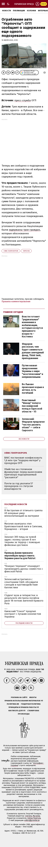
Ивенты (32, 697)
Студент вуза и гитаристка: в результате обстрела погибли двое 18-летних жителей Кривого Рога (23, 599)
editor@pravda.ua (31, 820)
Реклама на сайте (19, 697)
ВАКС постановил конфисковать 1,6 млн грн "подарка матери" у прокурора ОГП (23, 460)
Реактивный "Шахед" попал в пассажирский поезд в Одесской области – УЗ (32, 406)
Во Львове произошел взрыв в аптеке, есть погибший (33, 388)
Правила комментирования (16, 301)
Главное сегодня (13, 312)
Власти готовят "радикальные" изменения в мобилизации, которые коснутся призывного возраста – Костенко (32, 326)
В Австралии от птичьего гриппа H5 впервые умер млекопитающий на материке (23, 513)
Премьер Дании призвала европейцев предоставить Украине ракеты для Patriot (19, 555)
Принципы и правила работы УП (24, 707)
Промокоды (23, 714)
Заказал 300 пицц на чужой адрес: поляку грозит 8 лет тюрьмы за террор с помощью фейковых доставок (22, 541)
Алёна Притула (34, 818)
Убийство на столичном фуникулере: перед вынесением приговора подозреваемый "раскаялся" (23, 473)
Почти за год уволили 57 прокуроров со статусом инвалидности (18, 486)
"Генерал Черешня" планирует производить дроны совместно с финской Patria (23, 569)
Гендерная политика (31, 704)
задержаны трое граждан (24, 229)
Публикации (19, 11)
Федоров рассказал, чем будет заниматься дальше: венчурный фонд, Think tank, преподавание (33, 351)
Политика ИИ (13, 704)
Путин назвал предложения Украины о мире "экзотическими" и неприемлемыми (32, 371)
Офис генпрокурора (11, 251)
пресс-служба (22, 100)
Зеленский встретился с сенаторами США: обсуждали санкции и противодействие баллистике (21, 583)
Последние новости (15, 504)
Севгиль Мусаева (32, 816)
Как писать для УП (16, 711)
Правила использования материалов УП (24, 701)
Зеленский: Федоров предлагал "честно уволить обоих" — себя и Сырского (33, 425)
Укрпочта (26, 251)
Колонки (31, 11)
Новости (6, 11)
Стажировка (33, 711)
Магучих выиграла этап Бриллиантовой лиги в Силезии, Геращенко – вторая (23, 526)
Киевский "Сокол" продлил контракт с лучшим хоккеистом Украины (22, 614)
